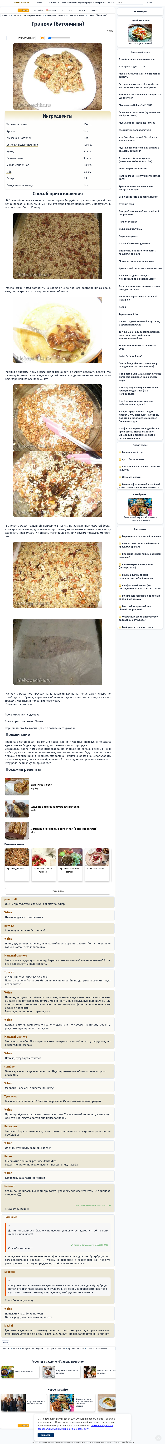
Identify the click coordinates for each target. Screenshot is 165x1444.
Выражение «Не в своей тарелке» (138, 196)
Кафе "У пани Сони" (130, 356)
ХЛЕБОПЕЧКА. (20, 2)
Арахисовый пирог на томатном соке (140, 268)
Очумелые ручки (128, 236)
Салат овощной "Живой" (140, 43)
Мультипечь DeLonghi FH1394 (135, 105)
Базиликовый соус (132, 452)
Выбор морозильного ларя (137, 627)
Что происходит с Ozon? (133, 66)
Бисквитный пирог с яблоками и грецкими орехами (140, 519)
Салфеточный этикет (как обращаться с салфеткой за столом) (88, 3)
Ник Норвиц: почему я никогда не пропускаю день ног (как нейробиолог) (138, 390)
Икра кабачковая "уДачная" (135, 243)
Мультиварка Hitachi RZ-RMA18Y (137, 122)
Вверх (5, 1342)
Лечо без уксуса (131, 477)
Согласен (45, 1435)
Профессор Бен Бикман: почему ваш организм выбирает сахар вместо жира (140, 377)
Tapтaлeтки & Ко (128, 314)
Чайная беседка (128, 221)
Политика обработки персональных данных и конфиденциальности (83, 1442)
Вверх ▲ (130, 1442)
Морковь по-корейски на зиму (136, 261)
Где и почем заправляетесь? (135, 130)
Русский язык (126, 204)
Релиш (122, 307)
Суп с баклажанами (132, 459)
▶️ (42, 38)
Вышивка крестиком (130, 229)
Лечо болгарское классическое (137, 59)
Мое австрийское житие (132, 168)
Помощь (34, 1442)
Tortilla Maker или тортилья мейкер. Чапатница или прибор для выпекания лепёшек (139, 335)
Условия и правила (46, 1442)
